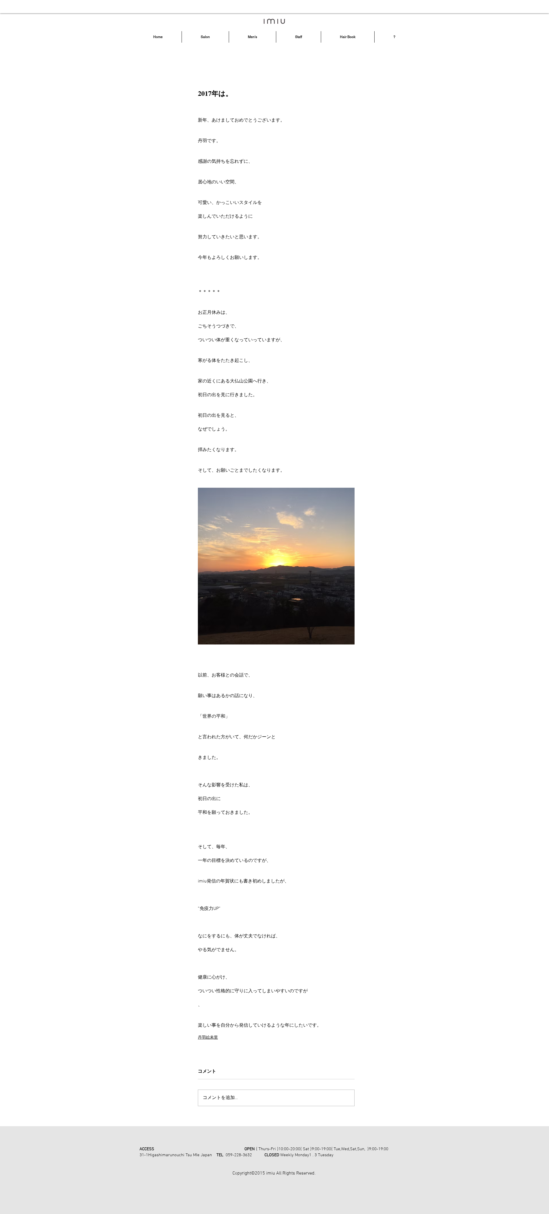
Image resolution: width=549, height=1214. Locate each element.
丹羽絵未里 (208, 1037)
